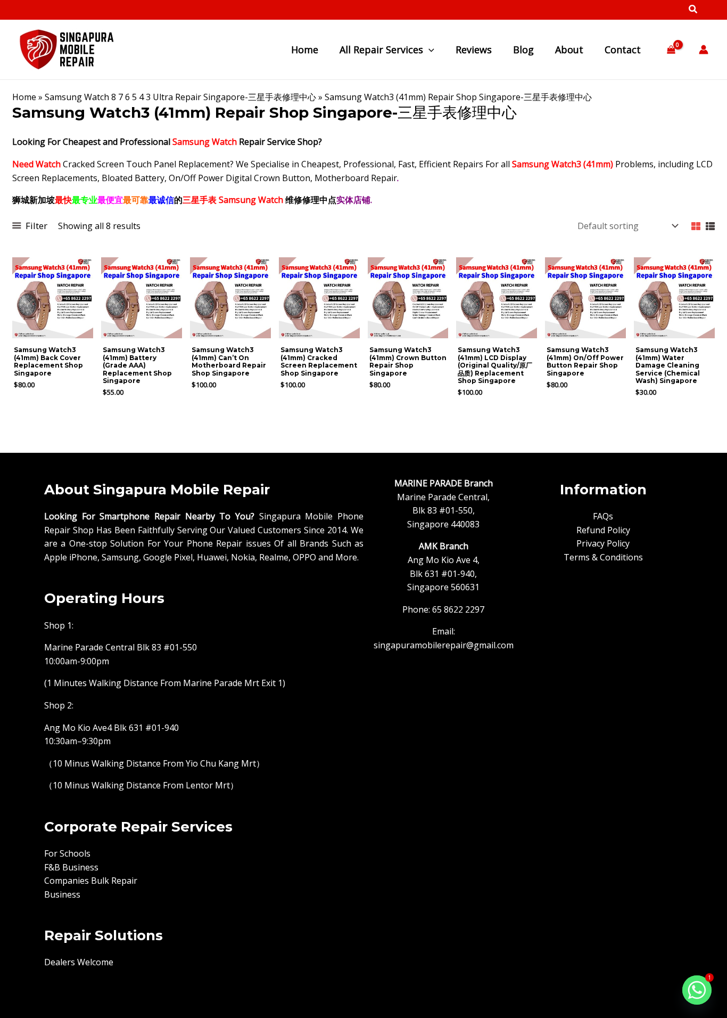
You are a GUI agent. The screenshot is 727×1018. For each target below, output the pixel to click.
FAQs (603, 516)
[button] (693, 10)
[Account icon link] (703, 49)
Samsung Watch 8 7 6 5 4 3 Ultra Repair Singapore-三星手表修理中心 (180, 97)
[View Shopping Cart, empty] (671, 50)
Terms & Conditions (603, 557)
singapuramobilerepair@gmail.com (444, 645)
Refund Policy (603, 530)
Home (24, 97)
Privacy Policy (603, 543)
